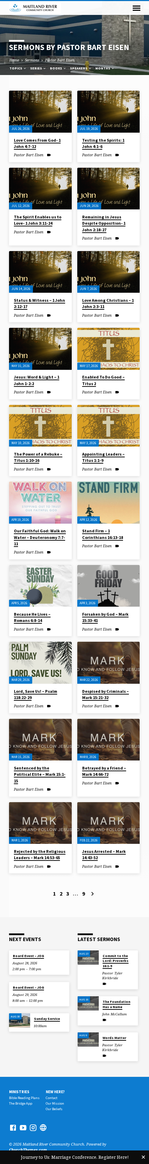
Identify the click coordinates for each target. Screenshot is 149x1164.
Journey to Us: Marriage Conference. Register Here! (75, 1157)
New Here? (55, 1091)
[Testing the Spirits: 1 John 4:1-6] (108, 112)
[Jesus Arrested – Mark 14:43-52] (108, 823)
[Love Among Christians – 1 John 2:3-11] (108, 272)
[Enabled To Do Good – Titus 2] (108, 349)
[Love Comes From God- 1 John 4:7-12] (40, 112)
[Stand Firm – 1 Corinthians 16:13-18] (108, 503)
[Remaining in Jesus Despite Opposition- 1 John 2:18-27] (108, 189)
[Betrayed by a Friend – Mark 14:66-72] (108, 740)
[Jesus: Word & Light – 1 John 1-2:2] (40, 349)
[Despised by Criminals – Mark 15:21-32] (108, 663)
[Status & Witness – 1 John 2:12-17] (40, 272)
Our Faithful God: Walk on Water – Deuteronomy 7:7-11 (40, 537)
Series (36, 68)
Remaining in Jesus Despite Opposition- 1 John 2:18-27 (103, 223)
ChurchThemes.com (28, 1149)
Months (103, 68)
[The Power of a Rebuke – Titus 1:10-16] (40, 426)
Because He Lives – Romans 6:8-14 (32, 617)
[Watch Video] (48, 155)
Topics (16, 68)
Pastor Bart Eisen (59, 60)
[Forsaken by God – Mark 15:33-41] (108, 586)
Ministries (19, 1091)
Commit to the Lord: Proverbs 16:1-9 (116, 961)
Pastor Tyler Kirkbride (112, 975)
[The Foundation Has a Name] (88, 1003)
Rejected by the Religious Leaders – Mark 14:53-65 (39, 854)
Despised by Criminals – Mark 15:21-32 (105, 694)
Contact (52, 1098)
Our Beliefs (54, 1109)
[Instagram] (33, 1127)
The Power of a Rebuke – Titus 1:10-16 (38, 457)
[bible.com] (43, 1127)
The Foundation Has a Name (116, 1004)
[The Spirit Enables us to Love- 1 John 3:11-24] (40, 189)
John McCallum (114, 1014)
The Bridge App (20, 1103)
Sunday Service (47, 1018)
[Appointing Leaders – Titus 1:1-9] (108, 426)
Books (56, 68)
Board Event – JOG (28, 956)
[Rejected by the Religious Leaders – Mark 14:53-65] (40, 823)
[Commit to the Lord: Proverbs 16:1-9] (88, 957)
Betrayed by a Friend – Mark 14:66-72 (104, 771)
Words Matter (114, 1038)
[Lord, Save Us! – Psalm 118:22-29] (40, 663)
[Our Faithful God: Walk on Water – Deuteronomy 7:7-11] (40, 503)
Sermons (32, 60)
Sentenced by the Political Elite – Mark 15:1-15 (39, 774)
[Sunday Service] (19, 1020)
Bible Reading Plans (24, 1098)
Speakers (79, 68)
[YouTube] (23, 1127)
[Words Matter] (88, 1039)
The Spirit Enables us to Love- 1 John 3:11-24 (37, 220)
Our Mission (55, 1103)
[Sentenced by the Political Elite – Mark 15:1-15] (40, 740)
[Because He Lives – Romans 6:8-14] (40, 586)
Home (14, 60)
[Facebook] (13, 1127)
